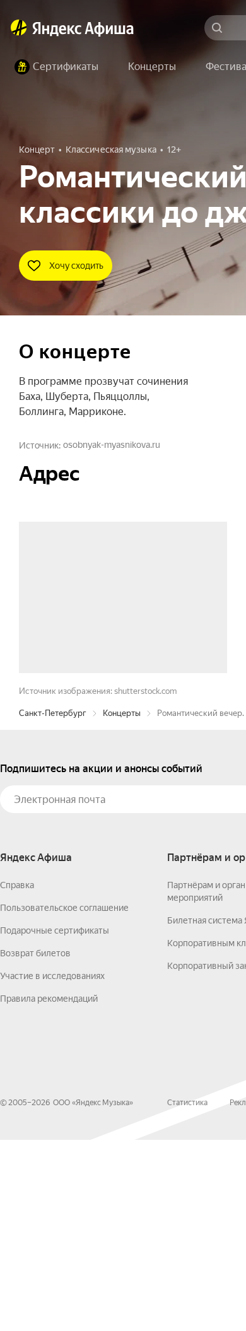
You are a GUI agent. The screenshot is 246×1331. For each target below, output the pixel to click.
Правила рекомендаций (49, 1190)
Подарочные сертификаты (54, 1122)
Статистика (187, 1293)
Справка (17, 1076)
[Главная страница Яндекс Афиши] (19, 28)
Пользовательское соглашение (64, 1099)
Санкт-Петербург (52, 904)
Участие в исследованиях (52, 1167)
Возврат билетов (35, 1144)
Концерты (122, 904)
